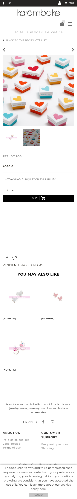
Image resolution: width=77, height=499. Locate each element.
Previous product (5, 50)
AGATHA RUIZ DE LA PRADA (38, 32)
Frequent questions (54, 444)
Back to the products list (26, 40)
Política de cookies (16, 439)
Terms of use (12, 447)
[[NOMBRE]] (38, 90)
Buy (35, 198)
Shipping (47, 448)
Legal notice (11, 443)
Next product (72, 50)
